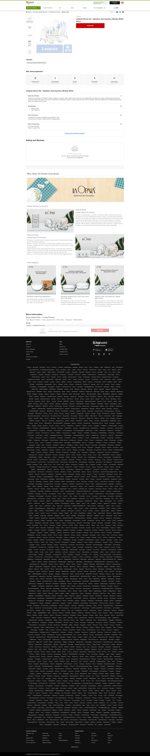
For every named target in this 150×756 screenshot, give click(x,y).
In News (28, 346)
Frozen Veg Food (30, 742)
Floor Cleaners (30, 740)
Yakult (109, 738)
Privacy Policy (29, 351)
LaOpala (78, 16)
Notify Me (90, 25)
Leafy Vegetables (63, 740)
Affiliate (28, 354)
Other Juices (45, 740)
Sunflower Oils (30, 733)
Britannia (77, 740)
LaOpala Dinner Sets (39, 325)
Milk (27, 735)
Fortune (110, 740)
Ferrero (93, 742)
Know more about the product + (75, 133)
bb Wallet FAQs (63, 349)
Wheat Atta (45, 733)
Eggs (60, 738)
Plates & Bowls (77, 320)
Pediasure (110, 735)
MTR (109, 733)
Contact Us (62, 346)
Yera (92, 738)
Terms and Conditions (32, 357)
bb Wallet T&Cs (63, 351)
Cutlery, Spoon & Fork (49, 320)
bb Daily (28, 359)
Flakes (60, 735)
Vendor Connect (63, 354)
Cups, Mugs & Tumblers (33, 320)
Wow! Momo (94, 740)
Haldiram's (78, 742)
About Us (28, 344)
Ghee (60, 733)
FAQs (60, 344)
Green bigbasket (30, 349)
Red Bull (77, 735)
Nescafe (93, 733)
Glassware (69, 320)
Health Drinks (46, 735)
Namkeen (44, 738)
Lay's (109, 742)
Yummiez (77, 738)
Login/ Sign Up (114, 3)
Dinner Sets (61, 320)
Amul (76, 733)
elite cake (93, 735)
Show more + (75, 746)
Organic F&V (29, 738)
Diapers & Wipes (46, 742)
